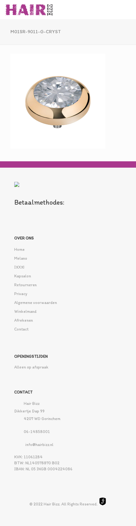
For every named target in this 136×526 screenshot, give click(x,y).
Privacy (20, 293)
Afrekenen (23, 320)
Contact (21, 329)
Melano (20, 258)
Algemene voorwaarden (35, 302)
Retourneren (25, 284)
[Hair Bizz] (29, 9)
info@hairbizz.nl (39, 444)
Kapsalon (22, 276)
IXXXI (19, 267)
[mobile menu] (127, 9)
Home (19, 249)
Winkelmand (25, 311)
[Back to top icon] (123, 513)
